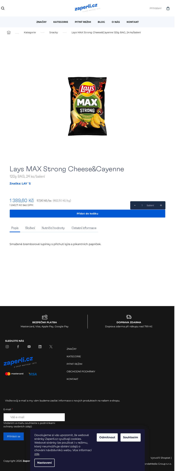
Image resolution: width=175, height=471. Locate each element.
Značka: (20, 183)
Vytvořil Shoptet (160, 457)
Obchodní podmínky (81, 371)
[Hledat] (3, 8)
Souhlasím (130, 437)
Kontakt (72, 379)
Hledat (11, 8)
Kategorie (74, 356)
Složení (30, 228)
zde (36, 454)
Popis (14, 228)
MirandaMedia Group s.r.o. (156, 463)
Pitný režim (74, 363)
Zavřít (28, 222)
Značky (72, 348)
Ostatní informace (84, 228)
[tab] (30, 228)
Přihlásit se (13, 436)
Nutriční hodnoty (53, 228)
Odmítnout (107, 437)
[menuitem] (41, 21)
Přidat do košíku (87, 213)
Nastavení (44, 462)
